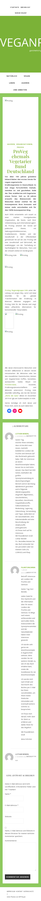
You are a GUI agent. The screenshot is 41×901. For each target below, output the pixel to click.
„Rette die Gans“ (12, 396)
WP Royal (22, 897)
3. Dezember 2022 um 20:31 (23, 436)
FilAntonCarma (28, 567)
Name (8, 794)
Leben (12, 83)
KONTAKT (19, 891)
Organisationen (24, 144)
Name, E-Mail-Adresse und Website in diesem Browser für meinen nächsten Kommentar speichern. (20, 833)
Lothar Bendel (22, 433)
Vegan (27, 76)
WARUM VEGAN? (21, 13)
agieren (25, 83)
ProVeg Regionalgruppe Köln (17, 290)
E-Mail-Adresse (11, 805)
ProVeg (20, 147)
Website (8, 816)
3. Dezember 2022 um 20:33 (23, 757)
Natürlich (12, 76)
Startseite (14, 7)
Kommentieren (11, 840)
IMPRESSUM (11, 891)
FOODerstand (10, 384)
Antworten (31, 572)
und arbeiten (20, 90)
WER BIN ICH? (25, 7)
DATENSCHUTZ (28, 891)
